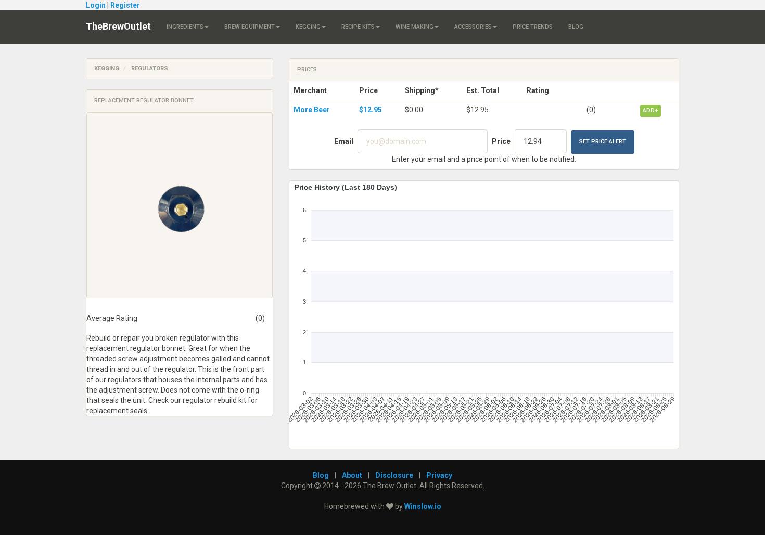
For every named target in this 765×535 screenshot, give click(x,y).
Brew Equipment (249, 26)
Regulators (149, 68)
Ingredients (185, 26)
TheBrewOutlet (118, 26)
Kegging (308, 26)
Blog (575, 26)
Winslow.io (422, 506)
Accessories (473, 26)
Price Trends (533, 26)
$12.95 (370, 110)
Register (125, 5)
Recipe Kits (358, 26)
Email (343, 141)
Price (501, 141)
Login (96, 5)
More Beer (312, 110)
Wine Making (415, 26)
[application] (484, 311)
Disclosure (394, 475)
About (352, 475)
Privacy (439, 475)
